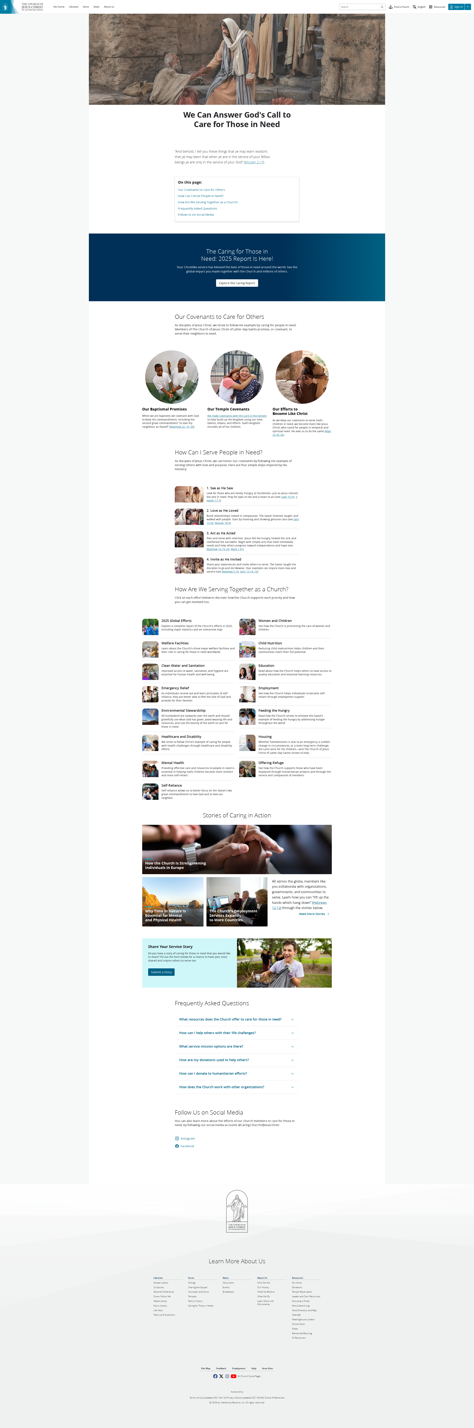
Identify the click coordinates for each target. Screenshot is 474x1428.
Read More (312, 914)
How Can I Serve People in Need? (200, 196)
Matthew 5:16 (230, 571)
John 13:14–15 (248, 571)
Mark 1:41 (237, 549)
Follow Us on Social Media (196, 214)
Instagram (188, 1138)
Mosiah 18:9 (222, 523)
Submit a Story (161, 972)
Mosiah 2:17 (254, 162)
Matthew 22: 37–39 (181, 427)
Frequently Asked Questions (197, 208)
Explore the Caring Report (237, 283)
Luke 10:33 (287, 497)
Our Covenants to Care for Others (201, 190)
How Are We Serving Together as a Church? (208, 202)
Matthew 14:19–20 (218, 549)
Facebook (187, 1146)
